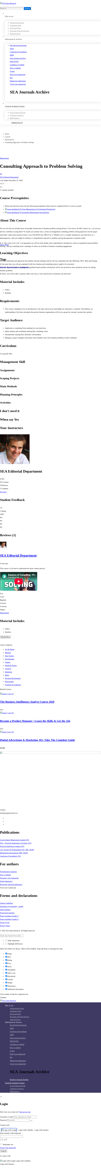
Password (3, 1120)
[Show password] (31, 1120)
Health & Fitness (11, 665)
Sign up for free (24, 1112)
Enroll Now (5, 637)
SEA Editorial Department (9, 177)
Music (7, 675)
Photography (9, 682)
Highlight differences (15, 944)
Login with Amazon (41, 1130)
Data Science (9, 656)
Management (9, 139)
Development (9, 659)
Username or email (6, 1117)
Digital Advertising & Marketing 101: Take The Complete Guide (37, 739)
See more (3, 492)
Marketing (8, 672)
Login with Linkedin (25, 1130)
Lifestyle (8, 669)
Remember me (7, 1144)
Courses (7, 137)
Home (7, 134)
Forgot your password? (8, 1148)
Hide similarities (13, 941)
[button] (55, 100)
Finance (7, 662)
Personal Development (13, 678)
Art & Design (9, 649)
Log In (3, 1151)
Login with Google (10, 1130)
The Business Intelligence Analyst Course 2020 (27, 701)
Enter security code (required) (10, 1133)
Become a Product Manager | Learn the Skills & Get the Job (35, 720)
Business (8, 653)
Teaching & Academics (13, 685)
